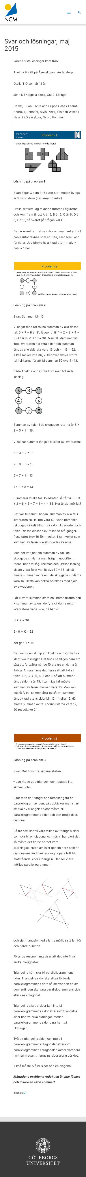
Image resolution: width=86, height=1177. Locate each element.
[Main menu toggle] (68, 12)
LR (24, 1092)
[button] (80, 12)
